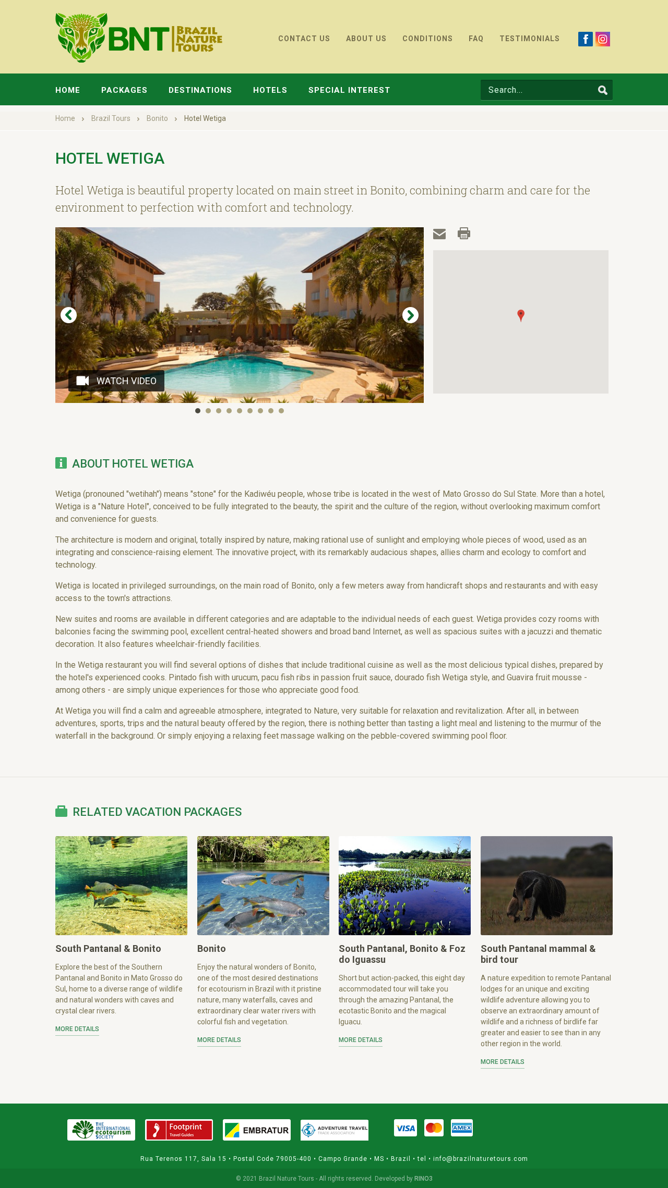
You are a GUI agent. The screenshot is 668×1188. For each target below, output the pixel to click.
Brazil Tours (111, 118)
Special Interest (349, 90)
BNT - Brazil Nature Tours (138, 38)
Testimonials (529, 38)
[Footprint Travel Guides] (179, 1130)
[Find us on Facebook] (585, 38)
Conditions (427, 38)
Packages (124, 90)
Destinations (200, 90)
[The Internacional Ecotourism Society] (101, 1130)
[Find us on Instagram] (602, 38)
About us (366, 38)
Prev (69, 315)
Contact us (304, 38)
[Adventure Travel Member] (334, 1130)
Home (67, 90)
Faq (476, 38)
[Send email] (440, 234)
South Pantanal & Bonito (108, 948)
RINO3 (423, 1178)
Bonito (158, 118)
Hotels (270, 90)
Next (410, 315)
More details (77, 1029)
